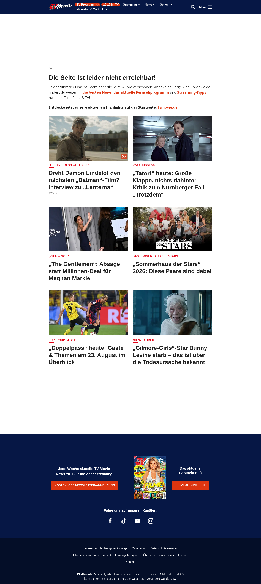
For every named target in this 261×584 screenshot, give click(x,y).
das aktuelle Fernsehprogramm (141, 92)
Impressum (90, 548)
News (148, 4)
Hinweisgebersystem (127, 555)
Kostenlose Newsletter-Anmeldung (85, 485)
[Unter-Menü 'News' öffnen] (154, 5)
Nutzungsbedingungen (114, 548)
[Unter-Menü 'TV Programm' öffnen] (97, 5)
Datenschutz (140, 548)
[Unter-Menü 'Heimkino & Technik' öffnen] (105, 10)
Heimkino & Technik (90, 9)
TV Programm (86, 4)
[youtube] (137, 521)
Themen (183, 555)
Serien (164, 4)
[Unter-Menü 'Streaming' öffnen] (139, 5)
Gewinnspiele (166, 555)
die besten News (97, 92)
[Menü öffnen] (210, 7)
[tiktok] (123, 521)
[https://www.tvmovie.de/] (60, 7)
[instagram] (150, 521)
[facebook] (110, 521)
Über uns (149, 555)
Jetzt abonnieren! (191, 485)
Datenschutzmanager (164, 548)
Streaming (130, 4)
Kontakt (130, 561)
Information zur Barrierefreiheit (92, 555)
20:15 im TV (111, 4)
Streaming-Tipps (191, 92)
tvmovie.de (168, 107)
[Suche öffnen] (193, 7)
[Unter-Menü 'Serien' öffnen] (170, 5)
